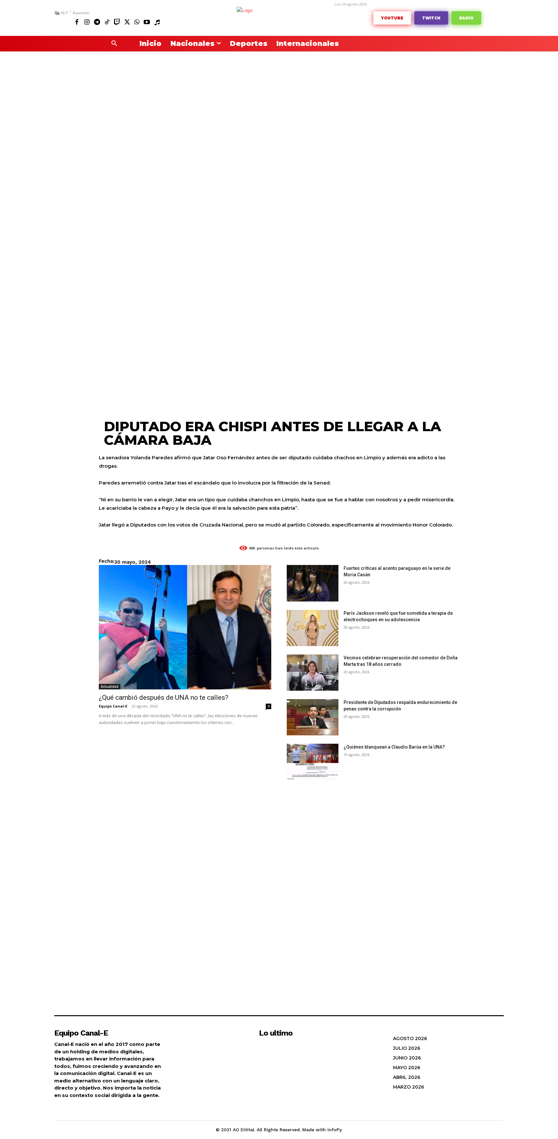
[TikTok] (107, 21)
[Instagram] (87, 21)
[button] (114, 43)
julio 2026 (406, 1048)
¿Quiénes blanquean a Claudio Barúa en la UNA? (394, 747)
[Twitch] (117, 21)
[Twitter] (126, 21)
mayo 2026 (406, 1067)
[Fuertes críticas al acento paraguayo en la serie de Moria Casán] (312, 583)
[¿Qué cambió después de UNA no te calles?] (185, 627)
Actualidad (110, 686)
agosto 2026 (410, 1038)
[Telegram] (97, 21)
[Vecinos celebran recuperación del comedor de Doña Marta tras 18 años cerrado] (312, 673)
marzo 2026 (408, 1087)
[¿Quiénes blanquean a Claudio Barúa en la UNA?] (312, 762)
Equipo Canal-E (113, 706)
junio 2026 (407, 1058)
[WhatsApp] (136, 21)
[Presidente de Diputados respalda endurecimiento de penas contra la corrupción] (312, 717)
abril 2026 (406, 1077)
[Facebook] (77, 21)
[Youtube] (146, 21)
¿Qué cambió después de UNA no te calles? (163, 697)
